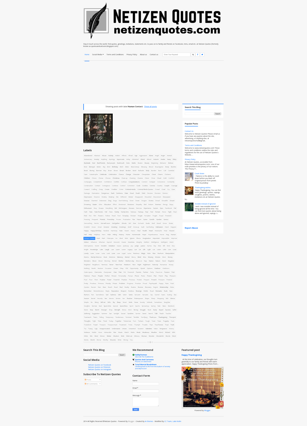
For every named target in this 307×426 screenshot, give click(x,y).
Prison (115, 283)
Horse (162, 235)
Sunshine (130, 314)
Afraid (130, 156)
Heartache (158, 231)
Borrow (98, 171)
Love (113, 253)
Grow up (136, 227)
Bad (93, 163)
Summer (104, 314)
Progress (130, 283)
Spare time (107, 306)
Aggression (143, 156)
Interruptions (88, 246)
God (153, 223)
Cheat (154, 174)
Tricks (130, 325)
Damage (87, 193)
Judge (137, 246)
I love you (110, 238)
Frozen (118, 219)
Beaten (140, 163)
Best (85, 167)
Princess (101, 283)
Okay (121, 268)
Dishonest (102, 201)
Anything (104, 159)
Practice (124, 280)
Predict (139, 280)
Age (136, 156)
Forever (133, 216)
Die (117, 197)
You (131, 340)
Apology (112, 159)
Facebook (168, 208)
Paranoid (131, 272)
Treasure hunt (112, 325)
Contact (97, 186)
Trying (90, 329)
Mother (121, 261)
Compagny (88, 182)
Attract (149, 159)
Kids (159, 246)
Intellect (146, 242)
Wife (173, 332)
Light (149, 250)
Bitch (121, 167)
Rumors (86, 295)
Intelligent (164, 242)
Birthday (115, 167)
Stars (164, 306)
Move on (139, 261)
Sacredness (100, 295)
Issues (119, 246)
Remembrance (99, 291)
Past (173, 272)
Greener (106, 227)
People (100, 276)
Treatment (122, 325)
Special (115, 306)
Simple (86, 302)
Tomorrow (127, 321)
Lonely (86, 253)
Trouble (145, 325)
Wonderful (160, 336)
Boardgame (159, 167)
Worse (99, 340)
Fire (90, 216)
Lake (101, 250)
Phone (137, 276)
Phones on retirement (143, 361)
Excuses (131, 208)
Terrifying (144, 317)
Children (87, 178)
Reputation (115, 291)
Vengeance (163, 329)
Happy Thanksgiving (192, 355)
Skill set (102, 302)
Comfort (171, 178)
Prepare (146, 280)
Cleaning (132, 178)
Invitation (112, 246)
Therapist (172, 317)
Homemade (136, 235)
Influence (94, 242)
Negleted (87, 265)
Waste (120, 332)
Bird (108, 167)
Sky (114, 302)
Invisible (104, 246)
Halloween (159, 227)
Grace (165, 223)
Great (100, 227)
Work (174, 336)
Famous (133, 212)
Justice (143, 246)
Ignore (132, 238)
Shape (147, 298)
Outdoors (165, 268)
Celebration (113, 174)
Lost (108, 253)
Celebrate (103, 174)
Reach (110, 287)
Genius (166, 219)
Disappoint (139, 197)
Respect (123, 291)
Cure (173, 189)
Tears (95, 317)
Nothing (86, 268)
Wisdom (116, 336)
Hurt (103, 238)
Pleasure (173, 276)
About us (143, 54)
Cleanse (140, 178)
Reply (107, 291)
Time (99, 321)
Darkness (119, 193)
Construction (88, 186)
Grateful (87, 227)
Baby (174, 159)
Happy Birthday (96, 231)
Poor (91, 280)
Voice (100, 332)
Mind (139, 257)
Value (156, 329)
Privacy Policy (132, 54)
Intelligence (155, 242)
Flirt (95, 216)
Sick (167, 298)
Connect (144, 182)
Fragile (155, 216)
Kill (164, 246)
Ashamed (135, 159)
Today (111, 321)
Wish (122, 336)
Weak (138, 332)
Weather (154, 332)
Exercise (139, 208)
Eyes (161, 208)
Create (107, 189)
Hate (121, 231)
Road (152, 291)
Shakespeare (138, 298)
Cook (138, 186)
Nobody (155, 265)
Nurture (100, 268)
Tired (105, 321)
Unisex (124, 329)
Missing (150, 257)
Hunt (98, 238)
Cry (168, 189)
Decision (158, 193)
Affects (124, 156)
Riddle (146, 291)
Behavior (163, 163)
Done (131, 201)
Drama (151, 201)
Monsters (87, 261)
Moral (100, 261)
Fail (175, 208)
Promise (138, 283)
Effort (115, 204)
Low (118, 253)
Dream (172, 201)
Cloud (159, 178)
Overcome (98, 272)
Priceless (93, 283)
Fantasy (140, 212)
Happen (173, 227)
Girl (130, 223)
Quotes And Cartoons (144, 359)
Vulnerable (107, 332)
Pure (166, 283)
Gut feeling (150, 227)
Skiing (96, 302)
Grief (129, 227)
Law (112, 250)
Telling (101, 317)
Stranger (104, 310)
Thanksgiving (162, 317)
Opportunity (134, 268)
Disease (86, 201)
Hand (167, 227)
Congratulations (134, 182)
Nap (145, 261)
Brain (110, 171)
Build (134, 171)
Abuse (104, 156)
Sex (123, 298)
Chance (121, 174)
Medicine (112, 257)
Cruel (163, 189)
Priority (108, 283)
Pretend (169, 280)
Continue (115, 186)
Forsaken (147, 216)
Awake (163, 159)
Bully (147, 171)
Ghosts (124, 223)
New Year (119, 265)
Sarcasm (137, 295)
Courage (174, 186)
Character (136, 174)
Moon (94, 261)
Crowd (157, 189)
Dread (157, 201)
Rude (166, 291)
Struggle (143, 310)
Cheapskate (146, 174)
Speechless (123, 306)
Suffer (175, 310)
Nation (151, 261)
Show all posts (150, 106)
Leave (124, 250)
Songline (87, 306)
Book (86, 171)
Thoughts (87, 321)
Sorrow (94, 306)
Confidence (108, 182)
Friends (102, 219)
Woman (144, 336)
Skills (109, 302)
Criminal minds (130, 189)
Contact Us (189, 131)
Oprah (142, 268)
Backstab (87, 163)
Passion (167, 272)
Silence (172, 298)
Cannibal (171, 171)
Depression (88, 197)
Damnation (95, 193)
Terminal (128, 317)
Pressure (162, 280)
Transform (87, 325)
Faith (85, 212)
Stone (86, 310)
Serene (118, 298)
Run (92, 295)
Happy (86, 231)
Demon (165, 193)
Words (168, 336)
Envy (95, 208)
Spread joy (145, 306)
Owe (115, 272)
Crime (121, 189)
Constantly (170, 182)
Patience (87, 276)
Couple (166, 186)
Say (151, 295)
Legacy (130, 250)
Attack (143, 159)
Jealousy (126, 246)
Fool (119, 216)
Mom (164, 257)
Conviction (131, 186)
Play (166, 276)
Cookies (145, 186)
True (151, 325)
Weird (161, 332)
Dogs (115, 201)
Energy (165, 204)
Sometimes (158, 302)
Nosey (171, 265)
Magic (143, 253)
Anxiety (96, 159)
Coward (86, 189)
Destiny (104, 197)
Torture (140, 321)
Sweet (144, 314)
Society (142, 302)
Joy (132, 246)
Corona (152, 186)
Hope (144, 235)
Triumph (137, 325)
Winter (109, 336)
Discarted (148, 197)
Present (153, 280)
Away (169, 159)
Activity (110, 156)
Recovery (148, 287)
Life (144, 250)
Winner (102, 336)
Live (169, 250)
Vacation (141, 329)
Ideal (121, 238)
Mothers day (130, 261)
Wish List (129, 336)
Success (168, 310)
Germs (96, 223)
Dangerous (105, 193)
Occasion (108, 268)
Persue (130, 276)
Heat (165, 231)
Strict (130, 310)
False (111, 212)
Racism (93, 287)
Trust (166, 325)
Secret (93, 298)
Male (149, 253)
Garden (159, 219)
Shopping (160, 298)
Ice (116, 238)
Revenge (139, 291)
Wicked (167, 332)
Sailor (125, 295)
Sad (107, 295)
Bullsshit (141, 171)
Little (164, 250)
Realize (133, 287)
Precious (132, 280)
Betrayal (92, 167)
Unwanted (132, 329)
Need (164, 261)
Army (128, 159)
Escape (101, 208)
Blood (151, 167)
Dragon (144, 201)
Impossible (165, 238)
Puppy (161, 283)
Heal (138, 231)
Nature (158, 261)
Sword (150, 314)
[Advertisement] (153, 78)
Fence (164, 212)
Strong (136, 310)
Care (85, 174)
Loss (103, 253)
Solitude (149, 302)
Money (170, 257)
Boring (92, 171)
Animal (169, 156)
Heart (151, 231)
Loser (98, 253)
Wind (96, 336)
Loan (174, 250)
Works (86, 340)
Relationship (164, 287)
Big (104, 167)
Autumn (156, 159)
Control (122, 186)
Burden (153, 171)
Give (134, 223)
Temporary (109, 317)
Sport (131, 306)
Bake (128, 163)
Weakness (145, 332)
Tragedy (166, 321)
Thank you (152, 317)
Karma (149, 246)
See (106, 298)
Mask (105, 257)
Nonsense (163, 265)
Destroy (111, 197)
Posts (88, 380)
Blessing (144, 167)
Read (116, 287)
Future (139, 219)
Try (85, 329)
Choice (94, 178)
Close (153, 178)
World (92, 340)
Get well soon (105, 223)
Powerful (117, 280)
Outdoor (157, 268)
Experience (147, 208)
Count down (199, 173)
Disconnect (157, 197)
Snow (136, 302)
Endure (150, 204)
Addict (117, 156)
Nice (134, 265)
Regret (155, 287)
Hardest (106, 231)
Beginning (154, 163)
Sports (137, 306)
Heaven (171, 231)
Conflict (116, 182)
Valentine (149, 329)
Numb (94, 268)
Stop (91, 310)
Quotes (86, 287)
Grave (94, 227)
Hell (85, 235)
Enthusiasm (88, 208)
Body (167, 167)
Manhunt (160, 253)
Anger (163, 156)
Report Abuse (191, 228)
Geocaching (88, 223)
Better (99, 167)
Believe (170, 163)
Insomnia (131, 242)
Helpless (97, 235)
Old (126, 268)
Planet (161, 276)
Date (126, 193)
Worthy (105, 340)
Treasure (103, 325)
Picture (149, 276)
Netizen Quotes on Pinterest (99, 367)
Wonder (151, 336)
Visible (94, 332)
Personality (122, 276)
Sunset (123, 314)
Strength (117, 310)
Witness (136, 336)
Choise (101, 178)
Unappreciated (105, 329)
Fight (169, 212)
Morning (107, 261)
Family (117, 212)
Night (139, 265)
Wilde (86, 336)
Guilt (142, 227)
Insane (124, 242)
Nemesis (104, 265)
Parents (138, 272)
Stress (124, 310)
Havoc (133, 231)
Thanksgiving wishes (203, 187)
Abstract (97, 156)
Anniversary (88, 159)
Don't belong (123, 201)
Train (172, 321)
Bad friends (101, 163)
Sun (110, 314)
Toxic (159, 321)
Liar (135, 250)
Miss (144, 257)
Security (100, 298)
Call (165, 171)
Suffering (87, 314)
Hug (167, 235)
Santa (131, 295)
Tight (94, 321)
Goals (148, 223)
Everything (109, 208)
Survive (138, 314)
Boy (104, 171)
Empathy (139, 204)
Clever (147, 178)
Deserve (97, 197)
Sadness (113, 295)
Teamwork (87, 317)
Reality (127, 287)
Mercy (134, 257)
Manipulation (169, 253)
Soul (100, 306)
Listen (159, 250)
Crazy (101, 189)
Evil (116, 208)
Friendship (110, 219)
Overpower (108, 272)
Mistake (157, 257)
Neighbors (96, 265)
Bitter (127, 167)
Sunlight (116, 314)
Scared (157, 295)
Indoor (86, 242)
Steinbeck (171, 306)
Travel (95, 325)
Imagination (147, 238)
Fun (134, 219)
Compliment (98, 182)
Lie (140, 250)
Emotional (122, 204)
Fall (106, 212)
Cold (164, 178)
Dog (109, 201)
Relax (172, 287)
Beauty (147, 163)
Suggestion (96, 314)
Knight (86, 250)
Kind (168, 246)
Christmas (116, 178)
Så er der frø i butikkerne (144, 357)
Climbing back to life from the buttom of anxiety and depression (152, 367)
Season (86, 298)
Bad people (111, 163)
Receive (140, 287)
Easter (95, 204)
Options (149, 268)
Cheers (160, 174)
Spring (153, 306)
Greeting (114, 227)
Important (156, 238)
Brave (116, 171)
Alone (151, 156)
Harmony (114, 231)
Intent (171, 242)
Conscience (161, 182)
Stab (158, 306)
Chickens (168, 174)
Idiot (126, 238)
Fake (90, 212)
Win (91, 336)
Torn (134, 321)
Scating (169, 295)
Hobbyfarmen (141, 355)
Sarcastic (145, 295)
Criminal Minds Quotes (145, 189)
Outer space (88, 272)
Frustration (126, 219)
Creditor (114, 189)
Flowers (100, 216)
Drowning (87, 204)
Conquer (152, 182)
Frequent (95, 219)
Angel (157, 156)
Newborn (127, 265)
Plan (155, 276)
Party (152, 272)
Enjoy (171, 204)
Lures (129, 253)
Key (155, 246)
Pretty (86, 283)
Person (114, 276)
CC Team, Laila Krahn (172, 421)
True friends (159, 325)
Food (113, 216)
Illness (138, 238)
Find (85, 216)
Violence (87, 332)
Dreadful (165, 201)
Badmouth (120, 163)
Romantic (159, 291)
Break (122, 171)
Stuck (149, 310)
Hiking (115, 235)
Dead (132, 193)
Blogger (207, 410)
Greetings (122, 227)
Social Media (97, 54)
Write (119, 340)
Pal (125, 272)
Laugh (107, 250)
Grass (171, 223)
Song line (167, 302)
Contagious (106, 186)
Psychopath (153, 283)
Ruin (171, 291)
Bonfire (173, 167)
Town (153, 321)
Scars (163, 295)
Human (173, 235)
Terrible (136, 317)
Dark (112, 193)
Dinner (131, 197)
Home (87, 54)
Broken (128, 171)
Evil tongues (123, 208)
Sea (175, 295)
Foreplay (126, 216)
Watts (133, 332)
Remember (88, 291)
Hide (109, 235)
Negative (171, 261)
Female (157, 212)
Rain (99, 287)
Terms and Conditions (115, 54)
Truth (172, 325)
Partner (145, 272)
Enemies (158, 204)
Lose (92, 253)
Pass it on (159, 272)
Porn (96, 280)
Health (144, 231)
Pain (120, 272)
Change (128, 174)
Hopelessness (153, 235)
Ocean (115, 268)
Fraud (161, 216)
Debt (143, 193)
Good (159, 223)
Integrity (139, 242)
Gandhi (151, 219)
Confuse (124, 182)
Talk (156, 314)
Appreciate (120, 159)
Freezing (87, 219)
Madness (136, 253)
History (121, 235)
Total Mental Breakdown (145, 364)
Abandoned (88, 156)
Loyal (123, 253)
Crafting (94, 189)
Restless (131, 291)
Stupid (161, 310)
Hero (103, 235)
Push (172, 283)
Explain (155, 208)
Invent (97, 246)
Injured (109, 242)
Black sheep (135, 167)
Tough (147, 321)
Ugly (95, 329)
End (145, 204)
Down (137, 201)
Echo (100, 204)
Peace (94, 276)
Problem (122, 283)
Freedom (168, 216)
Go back (141, 223)
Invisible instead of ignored (205, 204)
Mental (127, 257)
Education (107, 204)
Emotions (131, 204)
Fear (146, 212)
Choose (108, 178)
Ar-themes (149, 421)
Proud (145, 283)
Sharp (153, 298)
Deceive (150, 193)
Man (154, 253)
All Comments (92, 384)
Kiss (173, 246)
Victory (171, 329)
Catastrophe (93, 174)
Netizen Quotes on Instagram (99, 369)
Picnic (143, 276)
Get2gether (116, 223)
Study (155, 310)
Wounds (113, 340)
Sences (111, 298)
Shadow (129, 298)
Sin (92, 302)
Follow (107, 216)
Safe (119, 295)
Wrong (125, 340)
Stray (110, 310)
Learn (118, 250)
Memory (120, 257)
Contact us (154, 54)
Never (111, 265)
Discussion (166, 197)
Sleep (119, 302)
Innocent (117, 242)
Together (118, 321)
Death (138, 193)
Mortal (114, 261)
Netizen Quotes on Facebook (99, 365)
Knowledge (94, 250)
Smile (130, 302)
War (114, 332)
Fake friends (98, 212)
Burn (160, 171)
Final (175, 212)
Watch (126, 332)
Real (121, 287)
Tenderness (119, 317)
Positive (102, 280)
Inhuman (102, 242)
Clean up (124, 178)
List (154, 250)
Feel (151, 212)
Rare (104, 287)
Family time (125, 212)
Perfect (107, 276)
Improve (174, 238)
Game (145, 219)
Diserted (94, 201)
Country (159, 186)
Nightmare (146, 265)
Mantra (86, 257)
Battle (134, 163)
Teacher (168, 314)
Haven (127, 231)
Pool (85, 280)
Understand (116, 329)
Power (109, 280)
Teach (161, 314)
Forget (140, 216)
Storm (97, 310)
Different (124, 197)
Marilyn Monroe (96, 257)
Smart (125, 302)
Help (90, 235)
